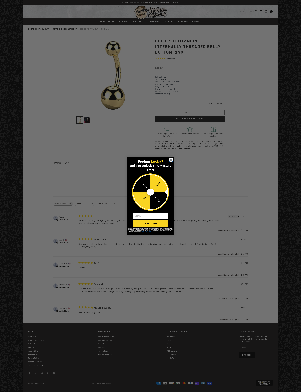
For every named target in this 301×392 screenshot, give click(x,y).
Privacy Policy (145, 231)
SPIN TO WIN (150, 223)
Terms (150, 231)
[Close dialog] (171, 160)
